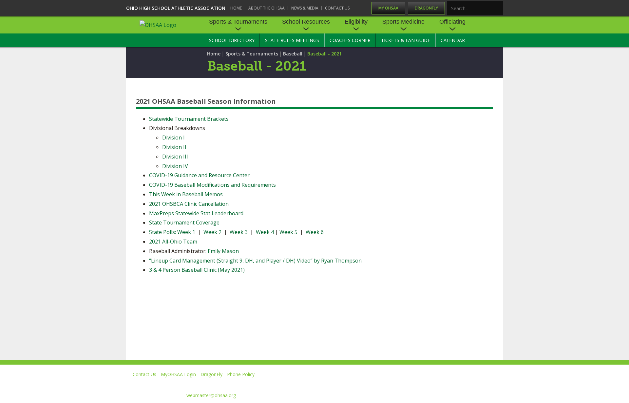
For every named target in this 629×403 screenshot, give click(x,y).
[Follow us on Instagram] (467, 384)
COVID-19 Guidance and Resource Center (199, 175)
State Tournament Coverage (184, 222)
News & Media (304, 8)
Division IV (175, 166)
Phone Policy (241, 374)
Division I (173, 137)
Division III (175, 156)
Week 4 (265, 232)
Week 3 (239, 232)
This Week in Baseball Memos (186, 194)
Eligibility (356, 21)
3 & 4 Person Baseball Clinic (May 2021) (197, 269)
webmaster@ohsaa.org (211, 395)
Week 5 (288, 232)
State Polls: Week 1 (172, 232)
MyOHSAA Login (178, 374)
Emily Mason (223, 251)
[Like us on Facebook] (380, 384)
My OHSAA (388, 8)
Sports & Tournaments (238, 21)
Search (498, 8)
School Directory (232, 40)
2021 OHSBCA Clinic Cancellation (189, 203)
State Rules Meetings (292, 40)
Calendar (453, 40)
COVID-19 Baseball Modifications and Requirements (212, 184)
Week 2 (211, 232)
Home (236, 8)
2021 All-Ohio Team (173, 241)
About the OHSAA (266, 8)
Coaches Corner (350, 40)
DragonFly (426, 8)
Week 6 (315, 232)
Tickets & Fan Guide (405, 40)
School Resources (306, 21)
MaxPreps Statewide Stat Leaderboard (196, 213)
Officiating (452, 21)
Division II (174, 147)
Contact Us (337, 8)
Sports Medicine (403, 21)
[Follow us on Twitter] (407, 384)
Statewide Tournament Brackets (189, 118)
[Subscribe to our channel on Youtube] (437, 384)
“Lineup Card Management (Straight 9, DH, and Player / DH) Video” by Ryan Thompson (255, 260)
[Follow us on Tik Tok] (497, 384)
